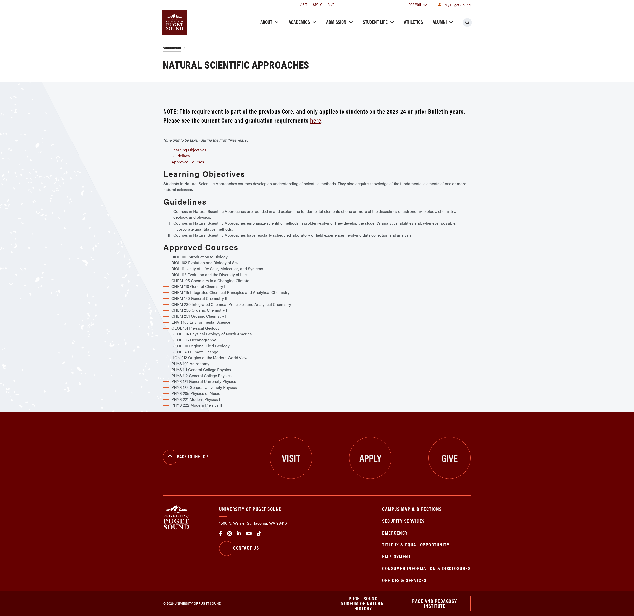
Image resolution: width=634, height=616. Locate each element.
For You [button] (415, 4)
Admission (336, 21)
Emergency (395, 532)
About (266, 21)
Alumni (440, 21)
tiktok (259, 533)
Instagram (229, 533)
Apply (317, 4)
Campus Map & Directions (412, 508)
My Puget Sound (458, 4)
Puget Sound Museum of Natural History (363, 603)
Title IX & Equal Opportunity (415, 544)
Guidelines (180, 156)
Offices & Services (404, 580)
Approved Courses (187, 162)
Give (331, 4)
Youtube (249, 533)
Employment (396, 556)
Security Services (403, 520)
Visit (303, 4)
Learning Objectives (188, 150)
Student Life (375, 21)
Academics (299, 21)
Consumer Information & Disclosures (426, 568)
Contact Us (246, 547)
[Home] (176, 517)
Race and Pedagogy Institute (434, 603)
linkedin (239, 533)
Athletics (413, 21)
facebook (220, 533)
